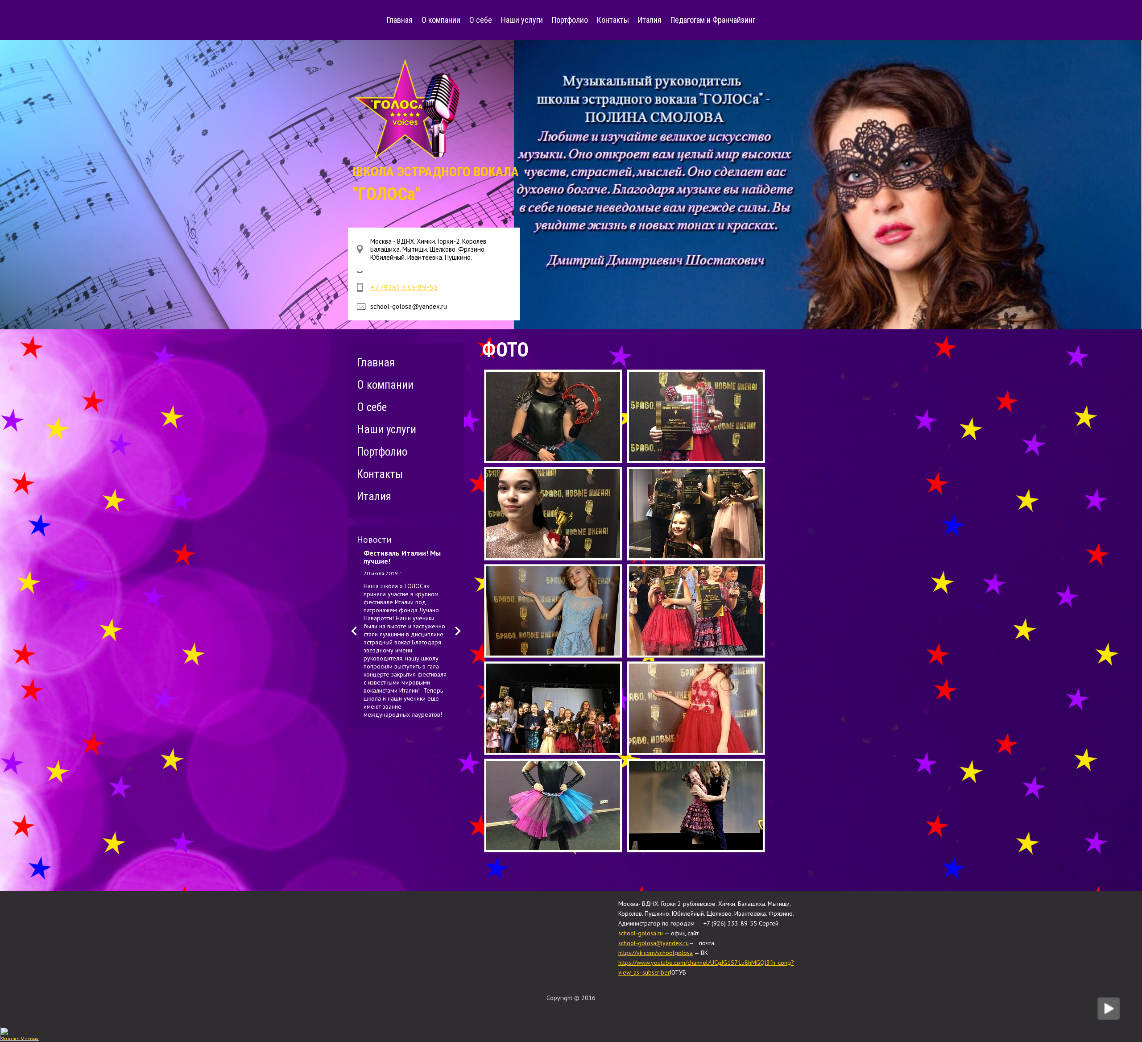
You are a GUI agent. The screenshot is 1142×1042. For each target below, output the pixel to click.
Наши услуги (522, 20)
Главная (400, 20)
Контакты (613, 20)
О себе (480, 20)
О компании (441, 20)
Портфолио (570, 20)
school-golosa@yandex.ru (653, 943)
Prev (354, 631)
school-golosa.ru (640, 933)
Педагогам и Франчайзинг (712, 20)
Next (458, 631)
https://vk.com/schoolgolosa (655, 953)
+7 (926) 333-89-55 (404, 287)
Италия (650, 20)
